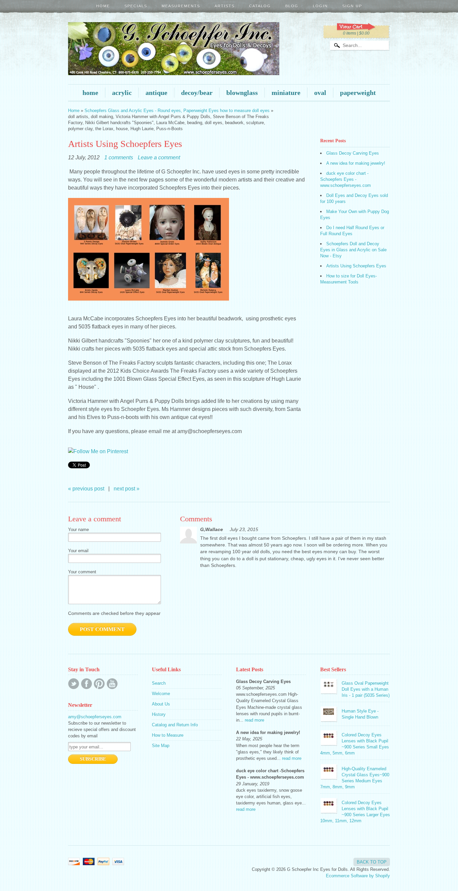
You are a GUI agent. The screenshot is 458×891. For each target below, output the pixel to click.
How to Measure (167, 735)
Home (103, 6)
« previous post (86, 488)
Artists (225, 6)
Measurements (181, 6)
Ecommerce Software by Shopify (358, 875)
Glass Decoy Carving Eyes (352, 153)
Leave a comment (159, 157)
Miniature (286, 92)
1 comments (118, 157)
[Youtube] (112, 683)
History (159, 714)
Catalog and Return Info (175, 724)
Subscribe (93, 759)
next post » (126, 488)
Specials (135, 6)
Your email (78, 550)
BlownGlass (242, 92)
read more (254, 720)
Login (320, 6)
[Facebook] (86, 683)
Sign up (352, 6)
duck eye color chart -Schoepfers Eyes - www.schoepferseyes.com (345, 179)
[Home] (173, 65)
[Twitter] (73, 683)
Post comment (102, 629)
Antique (156, 92)
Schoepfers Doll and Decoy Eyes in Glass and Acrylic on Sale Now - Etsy (353, 249)
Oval (320, 92)
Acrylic (122, 92)
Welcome (161, 693)
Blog (291, 6)
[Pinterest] (99, 683)
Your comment (82, 571)
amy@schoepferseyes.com (94, 716)
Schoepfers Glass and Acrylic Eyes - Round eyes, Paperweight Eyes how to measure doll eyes (177, 110)
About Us (161, 703)
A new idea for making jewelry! (355, 163)
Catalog (260, 6)
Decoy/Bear (197, 92)
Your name (78, 529)
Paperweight (358, 92)
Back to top (372, 861)
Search (159, 683)
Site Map (160, 745)
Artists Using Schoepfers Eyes (356, 265)
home (90, 92)
